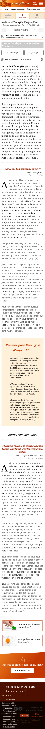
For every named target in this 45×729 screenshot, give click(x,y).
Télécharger (14, 52)
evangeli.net (20, 3)
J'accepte (24, 715)
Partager (35, 52)
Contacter (11, 699)
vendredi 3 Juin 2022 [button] (21, 30)
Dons (8, 695)
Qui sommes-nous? (16, 691)
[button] (41, 3)
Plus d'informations (37, 715)
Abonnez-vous (22, 670)
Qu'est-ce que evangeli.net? (20, 687)
